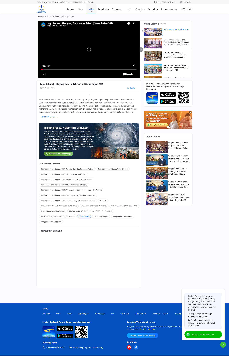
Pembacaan (117, 9)
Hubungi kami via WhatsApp (142, 335)
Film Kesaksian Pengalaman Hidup (124, 206)
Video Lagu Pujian (101, 216)
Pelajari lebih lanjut (147, 329)
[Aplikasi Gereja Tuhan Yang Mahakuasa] (152, 97)
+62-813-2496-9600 (55, 347)
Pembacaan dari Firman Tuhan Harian (112, 169)
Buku (81, 9)
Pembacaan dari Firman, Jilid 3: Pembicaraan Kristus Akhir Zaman (66, 179)
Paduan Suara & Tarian (78, 211)
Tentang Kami (180, 313)
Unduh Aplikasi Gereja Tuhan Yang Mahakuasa (66, 322)
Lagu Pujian (103, 9)
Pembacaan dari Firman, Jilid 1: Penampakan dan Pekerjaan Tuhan (67, 169)
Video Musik (84, 216)
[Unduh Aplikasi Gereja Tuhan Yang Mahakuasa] (48, 332)
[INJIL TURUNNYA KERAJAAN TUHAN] (44, 9)
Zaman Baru (153, 9)
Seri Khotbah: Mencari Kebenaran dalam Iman (59, 206)
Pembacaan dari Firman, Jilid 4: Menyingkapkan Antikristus (64, 185)
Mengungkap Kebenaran (122, 216)
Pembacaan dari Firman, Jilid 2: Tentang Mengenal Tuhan (63, 174)
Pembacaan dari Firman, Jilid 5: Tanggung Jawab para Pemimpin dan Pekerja (71, 190)
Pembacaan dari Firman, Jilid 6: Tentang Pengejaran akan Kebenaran (68, 195)
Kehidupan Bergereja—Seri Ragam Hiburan (58, 216)
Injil (129, 9)
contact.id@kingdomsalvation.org (88, 347)
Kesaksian (140, 9)
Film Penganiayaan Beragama (52, 211)
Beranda (70, 9)
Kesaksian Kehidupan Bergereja (94, 206)
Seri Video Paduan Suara (101, 211)
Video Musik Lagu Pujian (64, 17)
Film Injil (103, 201)
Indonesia (186, 2)
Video (91, 9)
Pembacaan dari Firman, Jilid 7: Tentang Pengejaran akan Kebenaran (68, 201)
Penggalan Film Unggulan (51, 222)
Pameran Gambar (169, 9)
